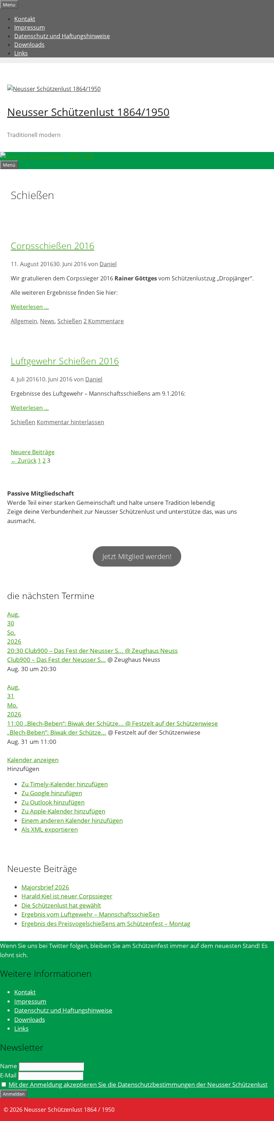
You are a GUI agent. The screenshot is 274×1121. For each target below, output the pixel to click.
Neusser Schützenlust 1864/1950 (88, 112)
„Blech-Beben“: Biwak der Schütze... (56, 732)
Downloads (29, 45)
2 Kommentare (103, 321)
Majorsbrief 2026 (45, 887)
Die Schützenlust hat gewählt (61, 905)
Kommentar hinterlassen (70, 422)
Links (21, 53)
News (47, 321)
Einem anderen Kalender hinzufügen (72, 820)
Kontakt (24, 19)
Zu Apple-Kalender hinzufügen (63, 811)
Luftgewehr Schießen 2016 (65, 361)
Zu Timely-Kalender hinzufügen (64, 784)
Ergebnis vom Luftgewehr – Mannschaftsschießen (90, 914)
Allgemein (24, 321)
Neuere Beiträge (33, 452)
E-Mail (8, 1075)
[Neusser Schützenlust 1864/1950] (46, 156)
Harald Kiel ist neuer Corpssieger (66, 896)
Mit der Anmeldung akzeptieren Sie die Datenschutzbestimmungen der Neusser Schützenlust (138, 1084)
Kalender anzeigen (33, 760)
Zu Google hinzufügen (51, 793)
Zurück (23, 461)
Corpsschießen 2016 (52, 245)
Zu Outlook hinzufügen (53, 802)
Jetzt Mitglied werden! (137, 556)
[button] (23, 769)
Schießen (69, 321)
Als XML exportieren (49, 829)
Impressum (29, 27)
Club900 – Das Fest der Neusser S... (56, 659)
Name (8, 1066)
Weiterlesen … (30, 307)
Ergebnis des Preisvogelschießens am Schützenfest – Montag (105, 923)
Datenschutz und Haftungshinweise (62, 36)
